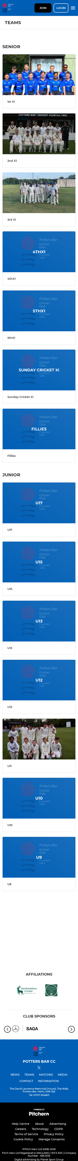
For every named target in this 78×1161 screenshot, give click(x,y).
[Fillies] (39, 429)
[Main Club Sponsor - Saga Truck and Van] (25, 1029)
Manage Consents (52, 1139)
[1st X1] (39, 74)
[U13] (39, 621)
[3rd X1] (39, 193)
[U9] (39, 857)
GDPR (58, 1129)
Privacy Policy (54, 1134)
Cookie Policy (23, 1139)
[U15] (39, 562)
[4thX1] (39, 251)
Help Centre (20, 1124)
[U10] (39, 798)
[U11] (39, 739)
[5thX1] (39, 310)
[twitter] (39, 1068)
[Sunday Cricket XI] (39, 370)
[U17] (39, 503)
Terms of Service (26, 1134)
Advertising (57, 1124)
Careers (20, 1129)
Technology (40, 1129)
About (39, 1124)
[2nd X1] (39, 133)
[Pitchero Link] (39, 1115)
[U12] (39, 680)
